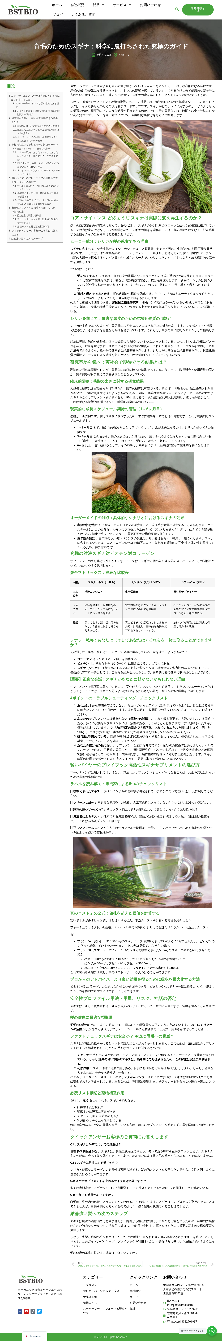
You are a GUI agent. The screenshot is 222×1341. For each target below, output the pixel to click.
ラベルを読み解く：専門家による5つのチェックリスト (38, 187)
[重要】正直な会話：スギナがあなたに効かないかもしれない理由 (38, 165)
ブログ (58, 15)
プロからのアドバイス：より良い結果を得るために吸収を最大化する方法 (38, 202)
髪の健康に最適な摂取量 (29, 215)
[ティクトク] (33, 1311)
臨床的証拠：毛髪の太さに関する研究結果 (38, 126)
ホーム (57, 5)
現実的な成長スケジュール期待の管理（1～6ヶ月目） (38, 131)
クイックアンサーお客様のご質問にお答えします (35, 232)
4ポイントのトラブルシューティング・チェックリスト (39, 172)
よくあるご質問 (83, 15)
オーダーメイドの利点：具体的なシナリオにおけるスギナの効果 (37, 139)
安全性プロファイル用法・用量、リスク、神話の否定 (35, 209)
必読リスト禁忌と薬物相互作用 (33, 226)
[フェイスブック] (20, 1311)
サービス (120, 5)
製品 (95, 5)
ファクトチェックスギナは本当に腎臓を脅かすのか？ (37, 221)
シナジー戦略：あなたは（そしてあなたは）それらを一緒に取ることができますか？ (37, 156)
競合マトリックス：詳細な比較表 (33, 148)
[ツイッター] (39, 1311)
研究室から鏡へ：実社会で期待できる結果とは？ (35, 120)
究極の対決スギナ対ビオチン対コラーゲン (35, 144)
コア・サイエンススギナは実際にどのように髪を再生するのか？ (35, 97)
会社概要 (77, 5)
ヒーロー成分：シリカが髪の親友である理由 (37, 105)
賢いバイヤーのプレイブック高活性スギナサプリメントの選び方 (35, 179)
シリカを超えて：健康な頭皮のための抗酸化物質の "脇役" (38, 112)
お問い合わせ (150, 5)
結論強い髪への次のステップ (27, 238)
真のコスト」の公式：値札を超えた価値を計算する (38, 194)
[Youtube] (26, 1311)
